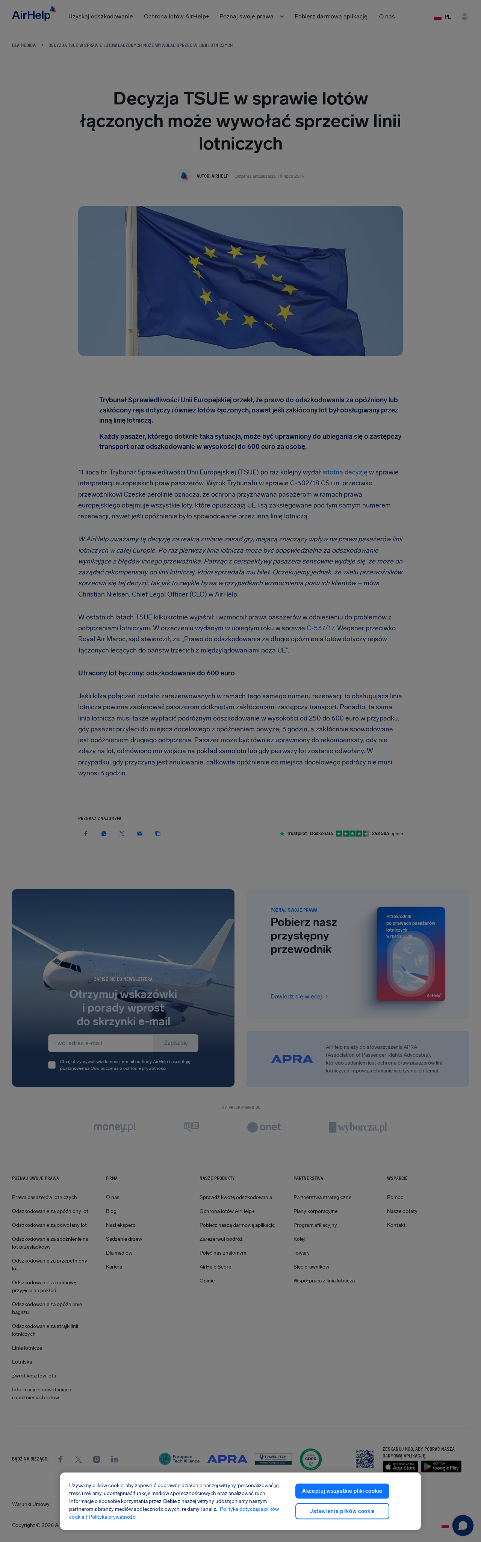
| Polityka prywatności (111, 1517)
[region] (240, 1501)
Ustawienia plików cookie (342, 1511)
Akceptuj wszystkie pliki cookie (342, 1491)
